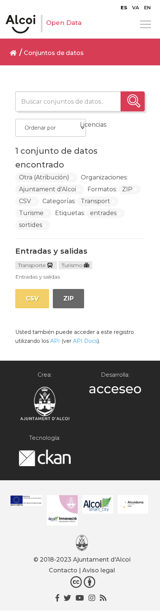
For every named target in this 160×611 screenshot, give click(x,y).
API (55, 341)
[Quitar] (72, 178)
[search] (133, 101)
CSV (32, 298)
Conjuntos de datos (54, 52)
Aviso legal (98, 570)
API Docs (85, 341)
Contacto (63, 570)
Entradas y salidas (51, 251)
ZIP (68, 298)
